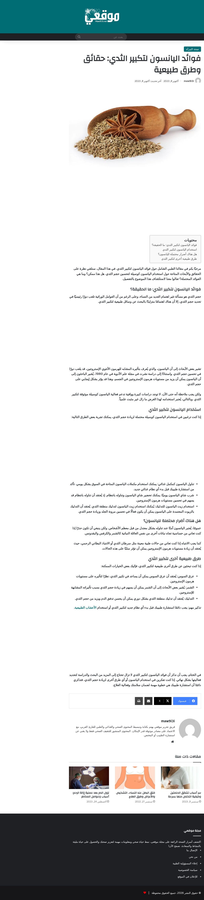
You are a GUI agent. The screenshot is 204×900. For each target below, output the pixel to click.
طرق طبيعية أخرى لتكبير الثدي (179, 258)
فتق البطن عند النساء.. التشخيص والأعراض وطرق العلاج (135, 794)
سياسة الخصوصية (187, 869)
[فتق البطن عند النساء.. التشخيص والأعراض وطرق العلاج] (135, 777)
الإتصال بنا (191, 850)
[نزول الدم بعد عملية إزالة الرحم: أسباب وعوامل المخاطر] (89, 777)
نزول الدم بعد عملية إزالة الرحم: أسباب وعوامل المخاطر (91, 794)
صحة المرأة (192, 49)
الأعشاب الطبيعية (85, 607)
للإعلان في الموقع (187, 876)
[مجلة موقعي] (102, 16)
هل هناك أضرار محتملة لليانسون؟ (177, 254)
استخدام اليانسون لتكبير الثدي (180, 249)
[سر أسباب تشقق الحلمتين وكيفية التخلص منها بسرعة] (181, 777)
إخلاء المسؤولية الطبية (185, 863)
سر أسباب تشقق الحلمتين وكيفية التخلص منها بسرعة (184, 794)
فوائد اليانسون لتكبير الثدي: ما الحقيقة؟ (174, 245)
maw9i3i (189, 80)
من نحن (193, 856)
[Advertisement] (135, 201)
